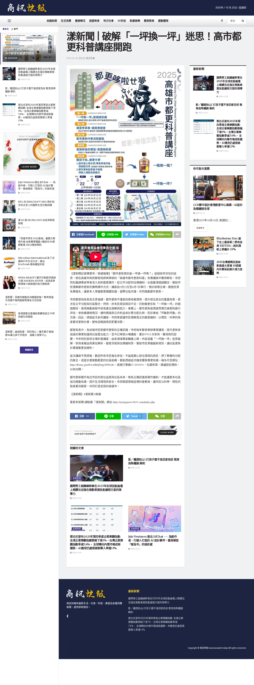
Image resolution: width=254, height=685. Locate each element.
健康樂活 (80, 21)
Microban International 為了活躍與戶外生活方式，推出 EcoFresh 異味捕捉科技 (36, 261)
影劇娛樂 (135, 21)
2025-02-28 (72, 58)
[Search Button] (243, 21)
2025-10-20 (223, 253)
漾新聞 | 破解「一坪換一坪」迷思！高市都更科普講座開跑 (28, 51)
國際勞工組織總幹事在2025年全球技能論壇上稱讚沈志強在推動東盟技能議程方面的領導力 (36, 72)
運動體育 (163, 21)
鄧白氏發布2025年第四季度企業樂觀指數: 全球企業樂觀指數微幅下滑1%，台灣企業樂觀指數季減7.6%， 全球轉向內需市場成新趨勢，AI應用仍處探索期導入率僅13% (36, 112)
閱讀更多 (29, 349)
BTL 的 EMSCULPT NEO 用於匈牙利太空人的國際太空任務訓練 (36, 203)
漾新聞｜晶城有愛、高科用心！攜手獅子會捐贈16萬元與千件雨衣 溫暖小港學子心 (29, 333)
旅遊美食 (94, 21)
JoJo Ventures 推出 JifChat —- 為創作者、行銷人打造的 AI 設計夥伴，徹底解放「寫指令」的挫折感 (36, 185)
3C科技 (121, 21)
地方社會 (108, 21)
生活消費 (66, 21)
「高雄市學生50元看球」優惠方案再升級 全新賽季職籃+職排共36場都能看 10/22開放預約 (36, 241)
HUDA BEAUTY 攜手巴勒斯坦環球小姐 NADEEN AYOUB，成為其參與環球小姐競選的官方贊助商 (37, 280)
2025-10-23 (76, 498)
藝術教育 (149, 21)
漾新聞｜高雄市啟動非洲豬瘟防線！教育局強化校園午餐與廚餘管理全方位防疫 (29, 299)
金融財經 (52, 21)
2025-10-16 (200, 213)
